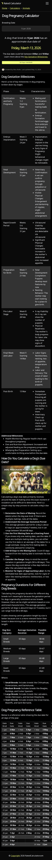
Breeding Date (8, 22)
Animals (26, 8)
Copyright (15, 855)
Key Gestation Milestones (36, 56)
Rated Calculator (12, 3)
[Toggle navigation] (47, 3)
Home (4, 8)
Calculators (15, 8)
